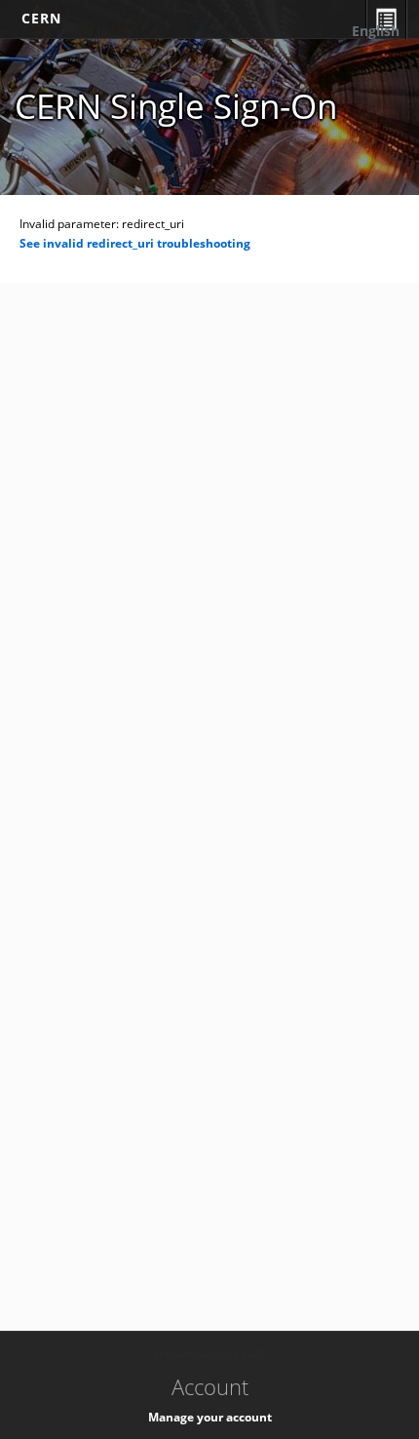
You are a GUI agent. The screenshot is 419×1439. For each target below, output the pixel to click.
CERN (41, 18)
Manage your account (210, 1417)
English (376, 30)
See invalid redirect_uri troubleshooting (134, 243)
